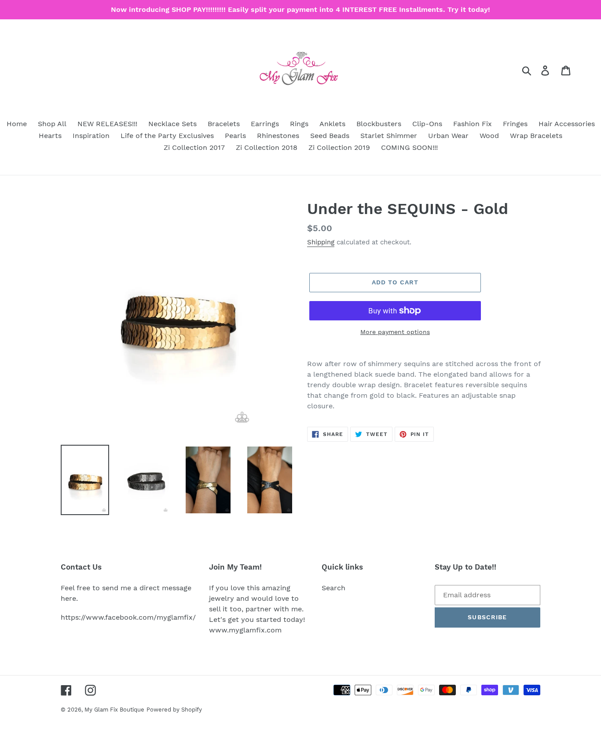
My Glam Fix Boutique (114, 709)
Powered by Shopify (174, 709)
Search (333, 588)
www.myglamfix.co (242, 630)
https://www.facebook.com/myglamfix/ (128, 617)
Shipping (320, 242)
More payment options (395, 331)
